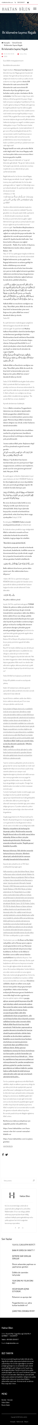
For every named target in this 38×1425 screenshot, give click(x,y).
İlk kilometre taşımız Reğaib (13, 45)
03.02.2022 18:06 (8, 54)
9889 (5, 56)
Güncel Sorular (17, 43)
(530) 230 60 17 (21, 2)
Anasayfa (6, 43)
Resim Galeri (6, 1405)
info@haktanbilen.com (7, 2)
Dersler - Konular (7, 1400)
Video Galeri (6, 1402)
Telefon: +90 (5, 1339)
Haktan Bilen (23, 54)
